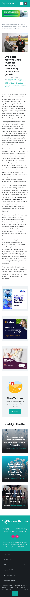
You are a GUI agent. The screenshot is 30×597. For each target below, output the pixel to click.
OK (15, 593)
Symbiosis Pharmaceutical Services (14, 85)
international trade (18, 80)
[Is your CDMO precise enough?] (15, 11)
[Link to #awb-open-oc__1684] (25, 3)
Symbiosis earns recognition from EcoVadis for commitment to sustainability (15, 469)
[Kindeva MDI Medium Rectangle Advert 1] (15, 319)
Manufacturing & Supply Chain (18, 448)
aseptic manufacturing (13, 79)
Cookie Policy (16, 586)
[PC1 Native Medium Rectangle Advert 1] (15, 289)
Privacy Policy (22, 586)
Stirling (21, 83)
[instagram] (17, 536)
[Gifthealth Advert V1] (15, 349)
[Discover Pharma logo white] (8, 3)
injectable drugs (9, 80)
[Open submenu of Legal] (25, 564)
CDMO (21, 79)
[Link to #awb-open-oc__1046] (21, 3)
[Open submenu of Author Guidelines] (25, 570)
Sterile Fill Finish (15, 83)
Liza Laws (22, 78)
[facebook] (13, 536)
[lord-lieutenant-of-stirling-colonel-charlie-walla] (15, 34)
